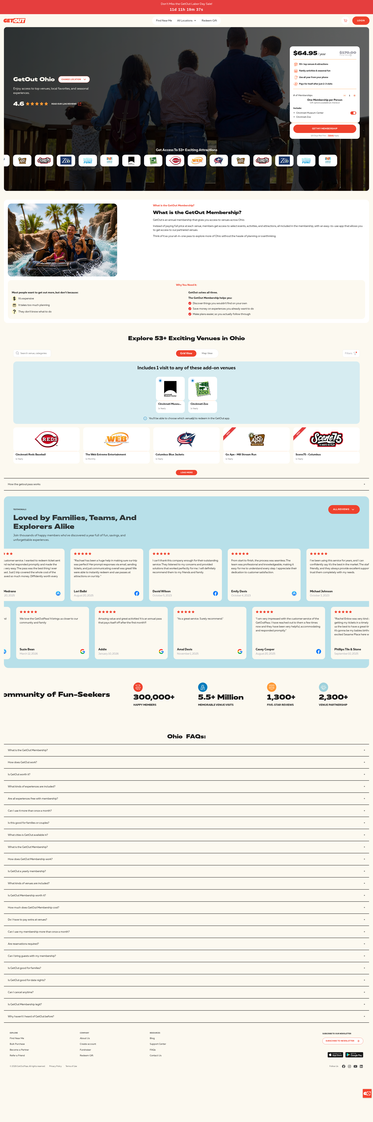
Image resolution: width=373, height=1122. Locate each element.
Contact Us (155, 1055)
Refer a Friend (17, 1055)
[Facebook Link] (344, 1066)
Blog (152, 1038)
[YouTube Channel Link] (355, 1066)
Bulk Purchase (17, 1044)
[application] (367, 1093)
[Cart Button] (345, 20)
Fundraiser (85, 1049)
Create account (88, 1044)
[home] (14, 20)
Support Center (158, 1044)
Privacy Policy (55, 1066)
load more (187, 472)
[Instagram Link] (349, 1066)
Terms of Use (71, 1066)
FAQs (153, 1049)
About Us (85, 1038)
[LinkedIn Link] (361, 1066)
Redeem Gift (209, 20)
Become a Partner (19, 1049)
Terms (331, 136)
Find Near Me (164, 20)
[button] (186, 21)
